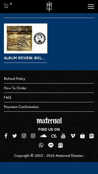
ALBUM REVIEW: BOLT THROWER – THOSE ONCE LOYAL (25, 58)
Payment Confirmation (21, 107)
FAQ (7, 97)
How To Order (15, 88)
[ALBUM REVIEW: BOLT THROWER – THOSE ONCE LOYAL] (25, 38)
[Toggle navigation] (91, 6)
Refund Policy (14, 78)
